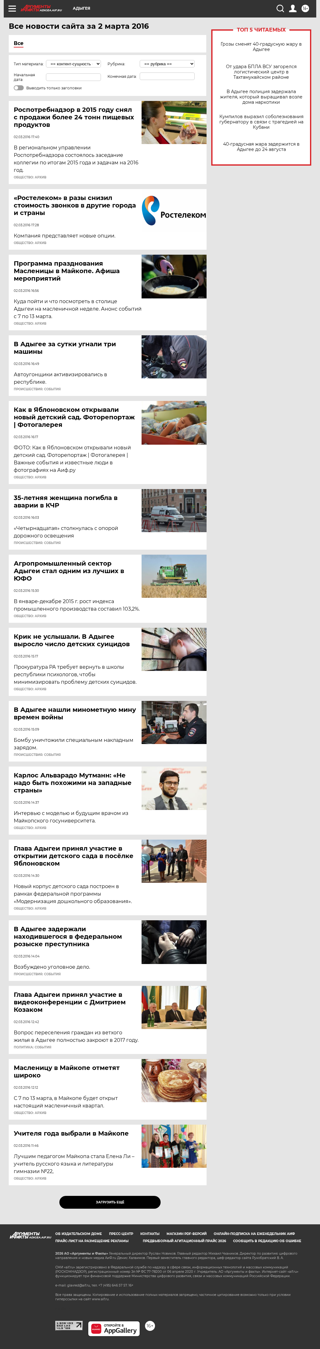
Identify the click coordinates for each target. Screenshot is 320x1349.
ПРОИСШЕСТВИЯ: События (37, 389)
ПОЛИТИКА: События (32, 1047)
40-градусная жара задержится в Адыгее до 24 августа (261, 147)
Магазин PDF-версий (187, 1234)
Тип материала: (29, 64)
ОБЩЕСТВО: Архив (30, 177)
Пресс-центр (121, 1234)
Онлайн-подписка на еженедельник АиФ (254, 1234)
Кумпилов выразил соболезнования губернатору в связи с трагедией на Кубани (261, 122)
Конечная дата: (122, 76)
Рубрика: (116, 64)
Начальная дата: (24, 77)
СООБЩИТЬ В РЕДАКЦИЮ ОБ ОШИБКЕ (267, 1241)
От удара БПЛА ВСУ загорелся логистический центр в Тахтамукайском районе (261, 72)
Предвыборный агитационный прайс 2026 (184, 1241)
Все (18, 43)
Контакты (149, 1234)
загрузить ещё (110, 1202)
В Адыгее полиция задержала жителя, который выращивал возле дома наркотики (261, 97)
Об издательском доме (78, 1234)
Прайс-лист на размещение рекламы (91, 1241)
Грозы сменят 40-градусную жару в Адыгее (261, 47)
